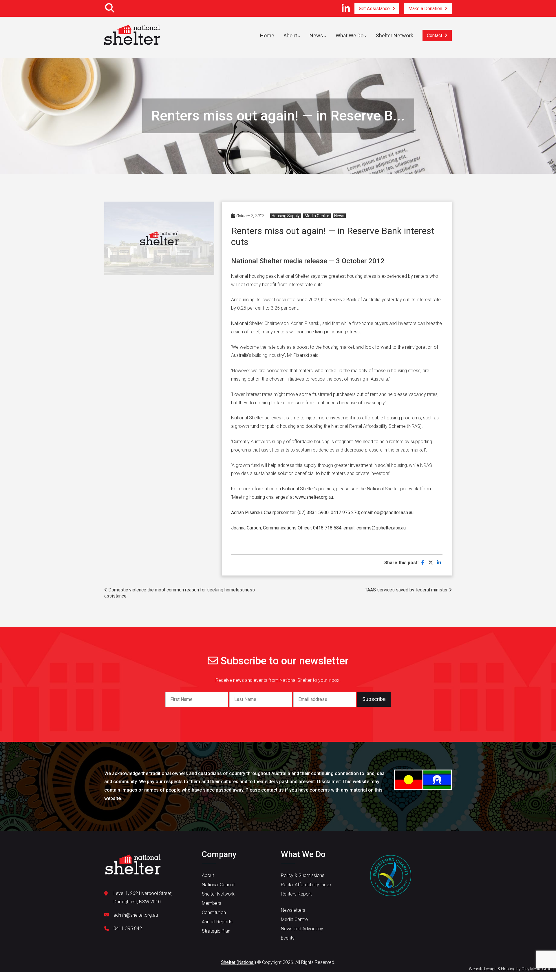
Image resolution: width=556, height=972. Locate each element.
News (316, 35)
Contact (434, 35)
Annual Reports (217, 922)
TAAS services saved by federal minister (407, 590)
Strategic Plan (216, 931)
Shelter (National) (238, 962)
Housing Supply (286, 215)
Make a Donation (425, 8)
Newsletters (293, 910)
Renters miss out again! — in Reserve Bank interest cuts (332, 236)
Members (211, 903)
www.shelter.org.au (314, 497)
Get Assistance (374, 8)
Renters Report (296, 894)
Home (267, 35)
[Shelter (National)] (132, 34)
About (290, 35)
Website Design (483, 968)
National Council (218, 884)
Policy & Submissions (302, 875)
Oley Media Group (538, 968)
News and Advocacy (302, 928)
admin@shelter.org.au (136, 915)
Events (288, 938)
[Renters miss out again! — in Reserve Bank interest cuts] (422, 562)
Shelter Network (394, 35)
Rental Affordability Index (306, 884)
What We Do (349, 35)
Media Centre (317, 215)
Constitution (214, 912)
